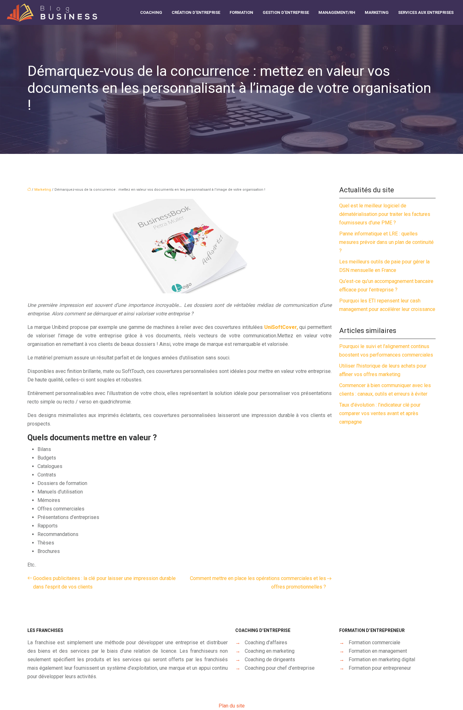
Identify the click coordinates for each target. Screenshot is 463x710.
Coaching (151, 12)
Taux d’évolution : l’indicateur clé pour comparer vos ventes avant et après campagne (379, 413)
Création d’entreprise (196, 12)
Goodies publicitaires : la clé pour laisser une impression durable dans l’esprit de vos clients (104, 582)
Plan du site (232, 706)
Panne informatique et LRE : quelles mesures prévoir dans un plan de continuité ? (386, 242)
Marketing (377, 12)
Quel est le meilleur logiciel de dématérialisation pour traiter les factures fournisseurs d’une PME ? (384, 214)
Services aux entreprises (426, 12)
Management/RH (336, 12)
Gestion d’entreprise (286, 12)
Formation (241, 12)
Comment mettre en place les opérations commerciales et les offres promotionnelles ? (258, 582)
